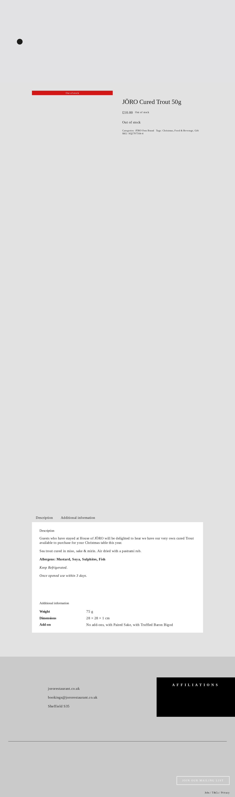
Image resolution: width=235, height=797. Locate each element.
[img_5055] (72, 297)
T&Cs (215, 792)
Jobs (207, 792)
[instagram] (20, 42)
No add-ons (95, 625)
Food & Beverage (183, 130)
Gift (197, 130)
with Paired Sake (118, 625)
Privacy (225, 792)
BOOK (217, 6)
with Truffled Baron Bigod (153, 625)
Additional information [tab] (78, 518)
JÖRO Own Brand (144, 130)
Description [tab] (44, 518)
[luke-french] (196, 701)
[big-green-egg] (172, 694)
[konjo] (220, 696)
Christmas (167, 130)
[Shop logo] (117, 33)
